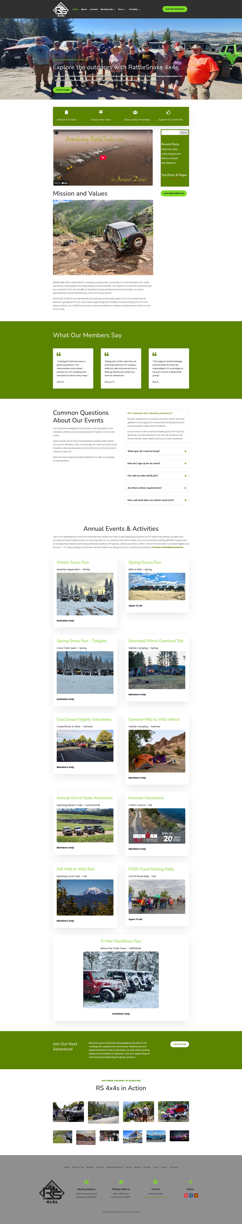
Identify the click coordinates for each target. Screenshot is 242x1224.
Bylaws (90, 1167)
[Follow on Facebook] (191, 1195)
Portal (128, 1167)
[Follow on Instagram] (186, 1195)
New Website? (168, 162)
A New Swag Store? (171, 153)
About (84, 9)
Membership (107, 9)
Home (75, 9)
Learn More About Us (174, 193)
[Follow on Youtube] (196, 1195)
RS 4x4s (147, 1167)
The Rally (133, 9)
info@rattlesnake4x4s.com (155, 1197)
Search (184, 132)
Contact (94, 9)
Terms (164, 1167)
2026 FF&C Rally (169, 149)
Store (121, 9)
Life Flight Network (115, 1167)
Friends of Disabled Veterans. (168, 547)
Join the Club (179, 1044)
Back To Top (78, 1167)
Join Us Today (62, 90)
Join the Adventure (174, 9)
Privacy (137, 1167)
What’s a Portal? (169, 158)
